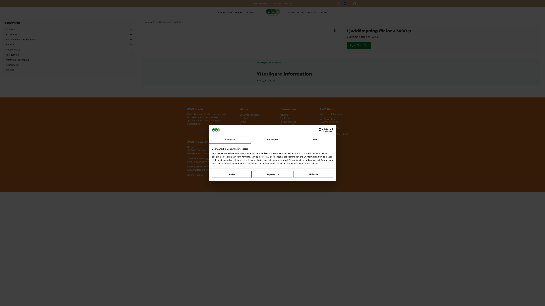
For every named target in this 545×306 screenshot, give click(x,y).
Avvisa (232, 174)
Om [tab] (315, 139)
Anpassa (271, 174)
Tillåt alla (313, 174)
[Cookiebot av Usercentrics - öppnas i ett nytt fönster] (320, 130)
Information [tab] (272, 139)
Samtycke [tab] (230, 139)
